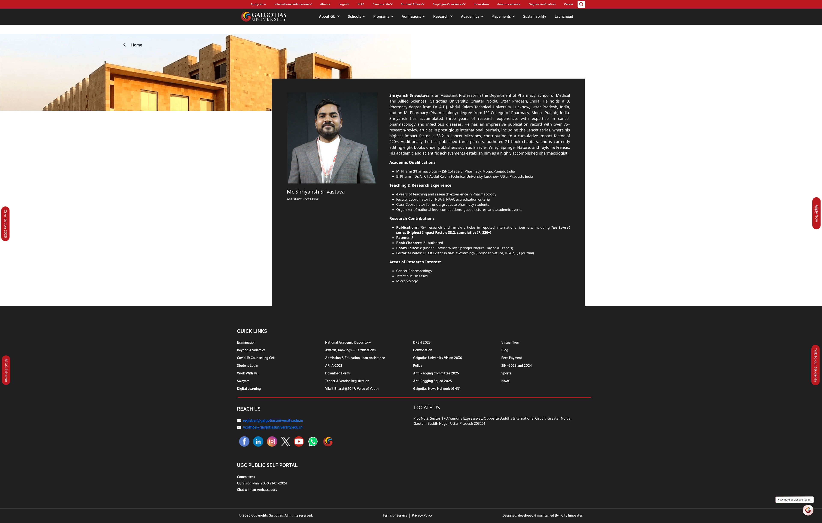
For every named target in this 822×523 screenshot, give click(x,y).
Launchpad (564, 17)
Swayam (243, 381)
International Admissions (291, 4)
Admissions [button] (412, 17)
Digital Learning (249, 388)
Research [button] (441, 17)
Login (343, 4)
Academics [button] (470, 17)
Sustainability (534, 17)
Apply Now (258, 4)
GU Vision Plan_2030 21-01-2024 (262, 483)
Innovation (481, 4)
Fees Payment (511, 358)
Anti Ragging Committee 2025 (436, 373)
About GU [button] (328, 17)
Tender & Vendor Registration (347, 381)
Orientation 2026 (5, 224)
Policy (417, 365)
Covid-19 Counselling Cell (256, 358)
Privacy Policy (422, 515)
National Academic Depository (348, 342)
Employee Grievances (448, 4)
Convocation (422, 350)
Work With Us (247, 373)
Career (568, 4)
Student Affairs (411, 4)
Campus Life (381, 4)
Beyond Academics (251, 350)
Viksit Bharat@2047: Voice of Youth (352, 388)
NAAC (505, 381)
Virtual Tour (510, 342)
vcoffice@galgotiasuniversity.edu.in (272, 427)
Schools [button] (355, 17)
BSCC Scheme (6, 370)
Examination (246, 342)
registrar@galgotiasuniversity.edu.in (273, 421)
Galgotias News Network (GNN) (436, 388)
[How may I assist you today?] (808, 510)
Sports (506, 373)
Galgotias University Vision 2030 (437, 358)
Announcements (508, 4)
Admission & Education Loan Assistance (355, 358)
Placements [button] (501, 17)
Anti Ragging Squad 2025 (432, 381)
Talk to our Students (815, 365)
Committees (246, 477)
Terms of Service (395, 515)
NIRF (360, 4)
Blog (504, 350)
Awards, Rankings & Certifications (350, 350)
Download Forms (338, 373)
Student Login (247, 365)
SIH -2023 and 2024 (516, 365)
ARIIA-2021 (333, 365)
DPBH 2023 (422, 342)
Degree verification (542, 4)
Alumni (325, 4)
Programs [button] (381, 17)
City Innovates (572, 515)
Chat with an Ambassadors (257, 490)
